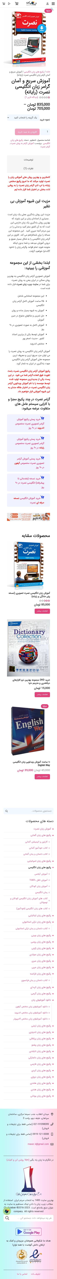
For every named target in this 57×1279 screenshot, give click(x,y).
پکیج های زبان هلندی (40, 1083)
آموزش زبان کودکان (39, 886)
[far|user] (47, 3)
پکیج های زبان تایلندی (40, 1051)
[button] (52, 9)
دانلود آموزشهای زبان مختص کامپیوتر (31, 1019)
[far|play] (9, 3)
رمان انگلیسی (41, 892)
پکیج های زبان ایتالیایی (39, 915)
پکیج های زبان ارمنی (41, 1026)
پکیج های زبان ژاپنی (41, 948)
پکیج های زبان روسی (41, 942)
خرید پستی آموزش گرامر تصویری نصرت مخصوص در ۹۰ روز (29, 463)
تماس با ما (22, 1274)
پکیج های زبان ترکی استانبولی (36, 922)
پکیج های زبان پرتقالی (40, 1038)
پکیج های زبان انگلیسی (34, 72)
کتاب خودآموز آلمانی (38, 848)
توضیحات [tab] (28, 160)
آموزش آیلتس (41, 874)
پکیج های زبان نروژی (41, 1077)
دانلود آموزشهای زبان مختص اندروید (31, 1012)
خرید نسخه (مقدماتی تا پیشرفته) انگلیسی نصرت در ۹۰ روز (29, 483)
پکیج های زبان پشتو (41, 1045)
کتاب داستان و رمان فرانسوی (34, 980)
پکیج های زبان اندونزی (40, 1032)
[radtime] (28, 520)
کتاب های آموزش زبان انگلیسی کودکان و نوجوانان (29, 900)
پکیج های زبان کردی (41, 1070)
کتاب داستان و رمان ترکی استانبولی (32, 928)
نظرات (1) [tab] (28, 168)
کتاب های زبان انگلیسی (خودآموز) (32, 908)
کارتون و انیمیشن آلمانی (36, 842)
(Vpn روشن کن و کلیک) (18, 1160)
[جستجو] (7, 1218)
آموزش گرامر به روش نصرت (22, 143)
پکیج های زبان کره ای (40, 987)
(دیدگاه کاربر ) (31, 97)
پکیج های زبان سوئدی (40, 954)
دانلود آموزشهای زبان (41, 1000)
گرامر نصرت (45, 146)
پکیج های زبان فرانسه (40, 974)
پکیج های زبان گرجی (41, 993)
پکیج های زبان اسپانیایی (39, 861)
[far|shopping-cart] (3, 3)
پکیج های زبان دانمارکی (39, 1057)
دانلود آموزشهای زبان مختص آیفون (32, 1006)
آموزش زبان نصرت (42, 829)
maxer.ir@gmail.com (38, 1144)
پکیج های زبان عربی (41, 967)
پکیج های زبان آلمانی (41, 835)
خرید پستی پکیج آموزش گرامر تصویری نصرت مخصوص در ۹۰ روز (29, 423)
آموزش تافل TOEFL (38, 880)
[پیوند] (31, 3)
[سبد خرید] (17, 3)
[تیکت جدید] (7, 1211)
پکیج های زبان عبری (41, 961)
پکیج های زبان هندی (41, 1089)
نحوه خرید (45, 119)
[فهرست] (53, 3)
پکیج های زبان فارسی (40, 1064)
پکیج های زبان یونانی (40, 1096)
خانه (48, 72)
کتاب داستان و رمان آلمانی (35, 854)
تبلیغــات (35, 1274)
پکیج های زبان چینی (41, 935)
